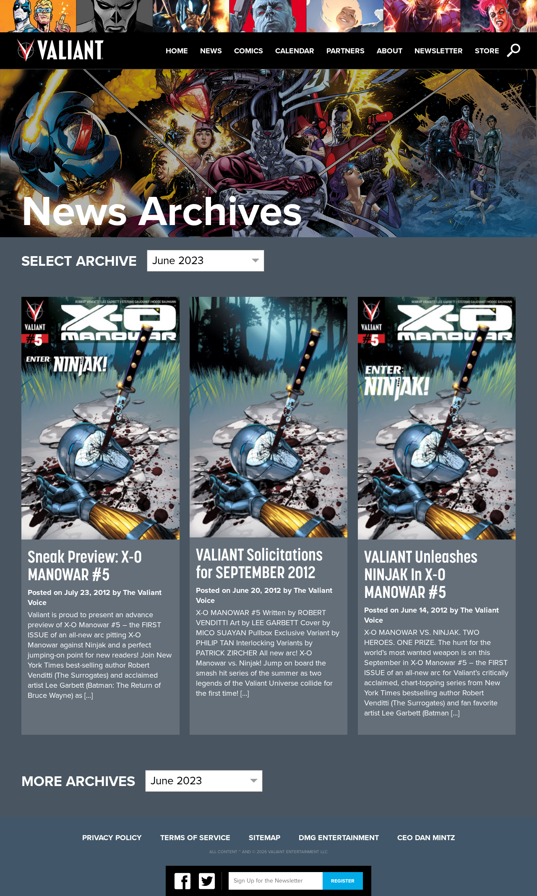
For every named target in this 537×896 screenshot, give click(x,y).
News (211, 50)
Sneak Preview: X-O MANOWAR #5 (85, 565)
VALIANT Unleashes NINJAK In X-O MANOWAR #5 (420, 574)
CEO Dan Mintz (426, 837)
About (389, 50)
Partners (345, 50)
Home (177, 50)
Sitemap (264, 837)
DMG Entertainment (339, 837)
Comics (248, 50)
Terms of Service (195, 837)
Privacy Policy (112, 837)
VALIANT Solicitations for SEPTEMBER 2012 (259, 563)
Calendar (294, 50)
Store (487, 50)
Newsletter (438, 50)
